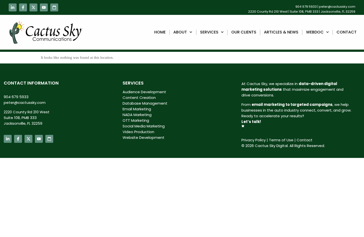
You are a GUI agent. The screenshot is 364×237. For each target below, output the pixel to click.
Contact (347, 32)
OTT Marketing (136, 120)
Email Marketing (137, 109)
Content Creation (139, 97)
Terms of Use (281, 140)
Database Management (145, 103)
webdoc (315, 32)
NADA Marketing (137, 114)
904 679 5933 (306, 6)
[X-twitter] (33, 7)
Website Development (143, 137)
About (180, 32)
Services (209, 32)
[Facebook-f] (23, 7)
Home (160, 32)
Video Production (138, 131)
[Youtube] (44, 7)
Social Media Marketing (144, 126)
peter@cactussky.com (337, 6)
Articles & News (281, 32)
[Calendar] (54, 7)
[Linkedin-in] (13, 7)
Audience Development (144, 91)
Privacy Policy (253, 140)
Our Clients (243, 32)
